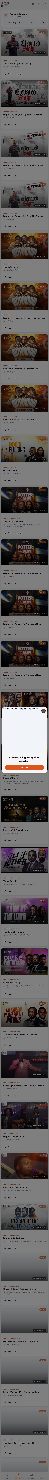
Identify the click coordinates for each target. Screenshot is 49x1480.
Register (24, 767)
